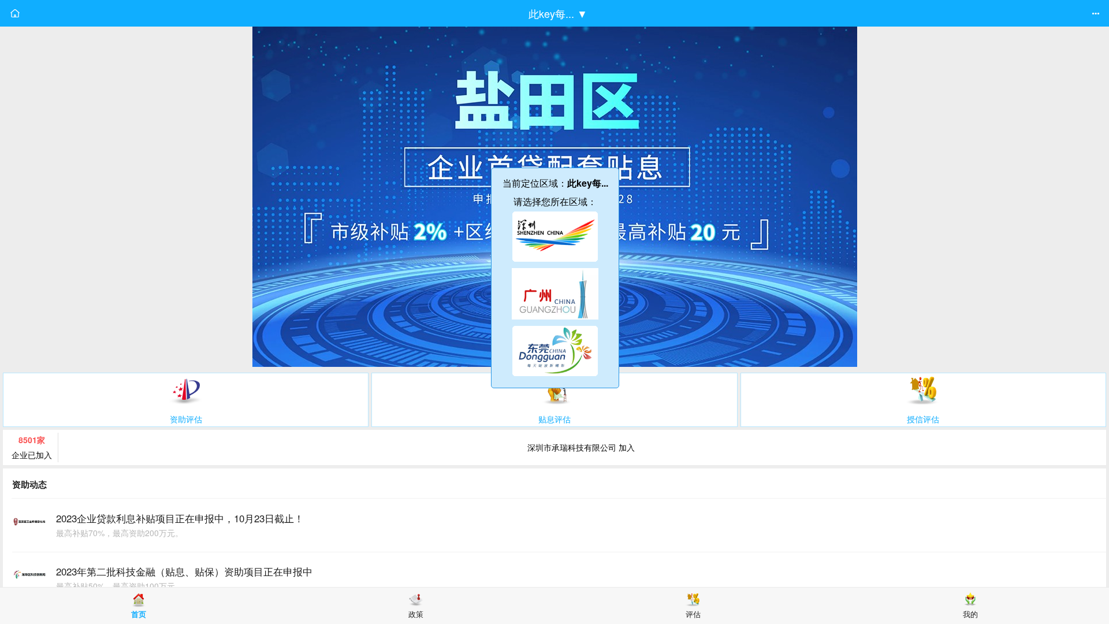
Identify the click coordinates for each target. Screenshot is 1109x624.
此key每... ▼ (558, 13)
